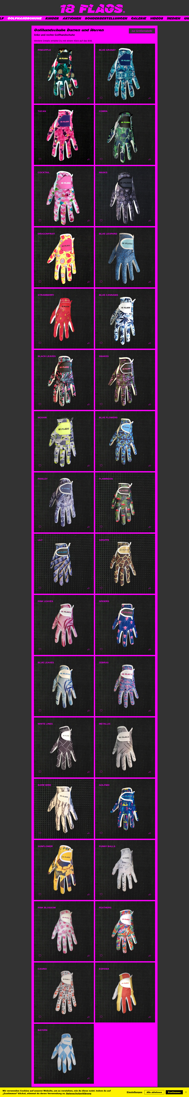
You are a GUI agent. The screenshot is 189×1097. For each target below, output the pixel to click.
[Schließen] (185, 1092)
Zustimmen (174, 1092)
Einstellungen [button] (134, 1092)
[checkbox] (40, 98)
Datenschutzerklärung (78, 1093)
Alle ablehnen (154, 1092)
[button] (88, 98)
